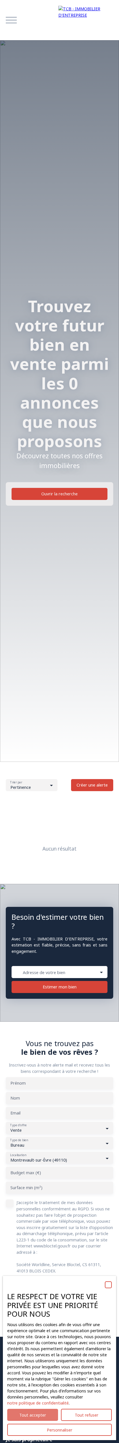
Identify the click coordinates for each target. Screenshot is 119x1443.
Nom (15, 1098)
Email (15, 1113)
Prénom (18, 1083)
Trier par (16, 782)
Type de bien (19, 1140)
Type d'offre (18, 1125)
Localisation (18, 1155)
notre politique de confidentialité (38, 1403)
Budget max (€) (25, 1172)
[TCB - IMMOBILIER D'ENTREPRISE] (86, 20)
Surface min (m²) (26, 1187)
